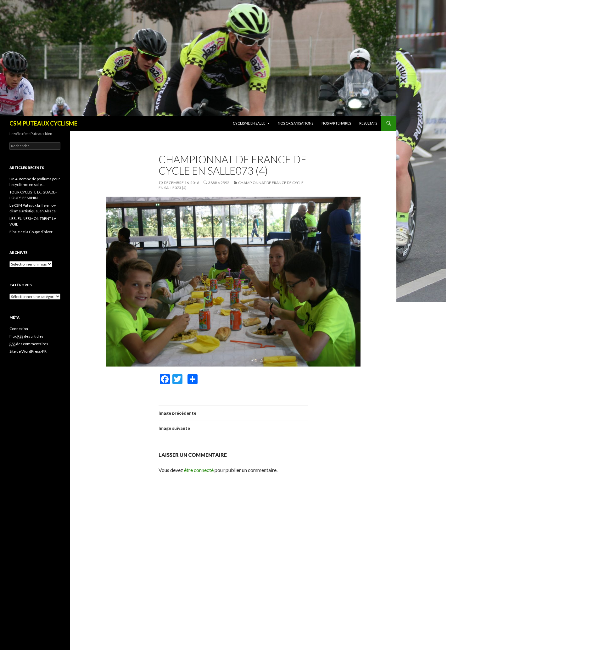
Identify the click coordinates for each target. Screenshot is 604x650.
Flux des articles (26, 336)
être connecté (199, 470)
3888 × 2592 (218, 182)
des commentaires (28, 343)
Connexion (18, 328)
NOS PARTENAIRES (336, 123)
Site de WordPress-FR (28, 351)
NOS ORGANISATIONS (295, 123)
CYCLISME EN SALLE (249, 123)
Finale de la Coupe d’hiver (31, 231)
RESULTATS (368, 123)
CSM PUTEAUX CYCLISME (43, 123)
